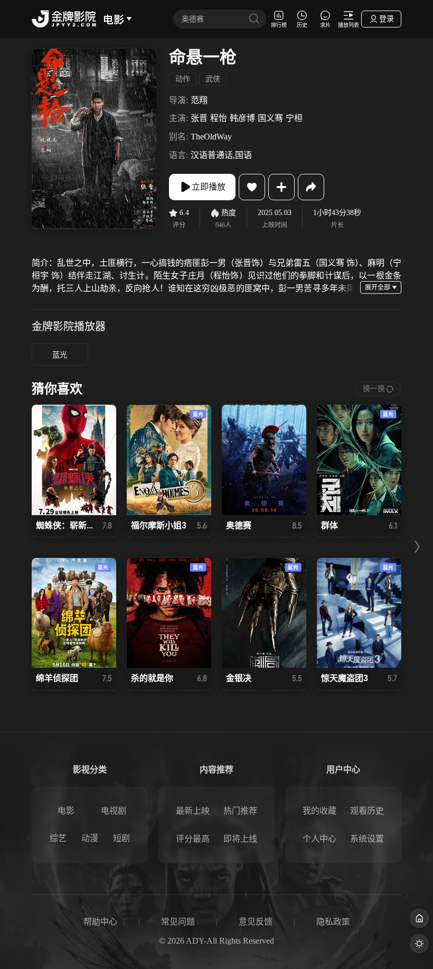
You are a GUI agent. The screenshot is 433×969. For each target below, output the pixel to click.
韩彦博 (242, 118)
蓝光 (59, 355)
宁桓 (294, 118)
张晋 (199, 118)
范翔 (199, 100)
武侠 (212, 79)
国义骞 (270, 118)
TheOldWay (211, 136)
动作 (182, 79)
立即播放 (208, 186)
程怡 (218, 118)
